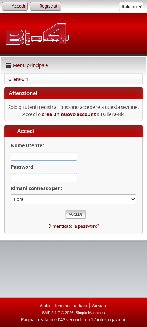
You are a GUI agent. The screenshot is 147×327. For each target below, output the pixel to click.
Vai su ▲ (99, 305)
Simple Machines (90, 313)
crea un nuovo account (69, 114)
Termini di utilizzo (71, 305)
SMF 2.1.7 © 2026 (58, 313)
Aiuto (45, 305)
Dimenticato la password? (73, 226)
